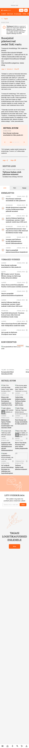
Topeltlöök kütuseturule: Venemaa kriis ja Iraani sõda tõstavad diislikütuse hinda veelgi (17, 230)
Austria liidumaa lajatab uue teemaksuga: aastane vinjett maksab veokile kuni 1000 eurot (16, 220)
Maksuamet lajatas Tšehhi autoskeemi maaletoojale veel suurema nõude (7, 423)
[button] (11, 504)
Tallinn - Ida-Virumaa (7, 369)
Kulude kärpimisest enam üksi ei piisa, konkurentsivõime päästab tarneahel (16, 209)
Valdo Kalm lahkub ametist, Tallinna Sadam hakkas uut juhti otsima (20, 401)
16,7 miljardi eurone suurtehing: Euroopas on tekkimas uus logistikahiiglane (7, 469)
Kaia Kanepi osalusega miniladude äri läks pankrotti (21, 422)
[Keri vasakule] (4, 142)
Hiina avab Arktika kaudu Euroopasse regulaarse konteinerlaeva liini (6, 401)
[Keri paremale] (24, 142)
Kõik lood (10, 14)
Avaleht (3, 14)
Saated (3, 271)
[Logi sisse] (26, 746)
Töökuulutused (11, 169)
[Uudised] (7, 746)
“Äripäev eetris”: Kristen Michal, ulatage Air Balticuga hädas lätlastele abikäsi (11, 276)
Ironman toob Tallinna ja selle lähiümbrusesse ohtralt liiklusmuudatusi (14, 241)
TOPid (24, 14)
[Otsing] (17, 746)
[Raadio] (12, 746)
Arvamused (17, 14)
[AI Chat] (22, 746)
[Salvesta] (27, 196)
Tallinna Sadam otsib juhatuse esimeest (12, 173)
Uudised (8, 196)
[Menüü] (2, 746)
